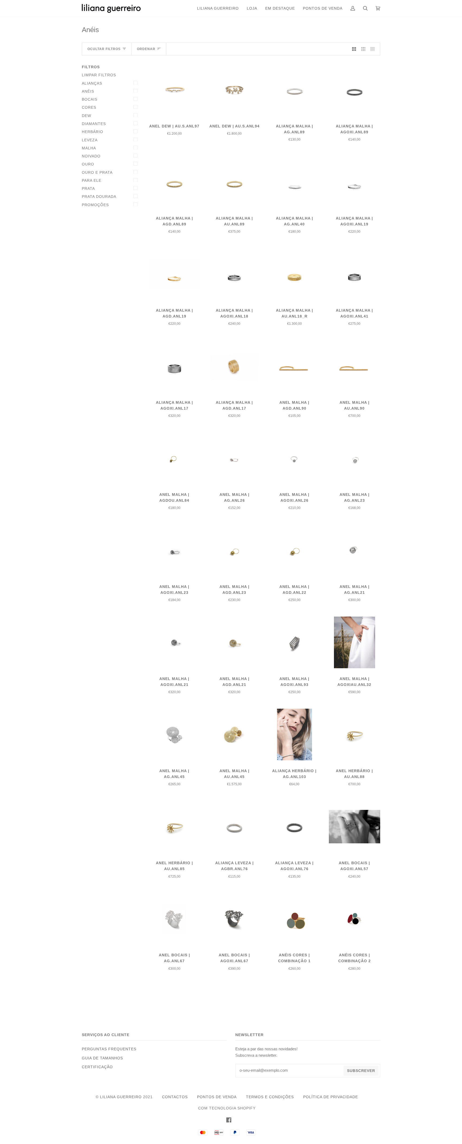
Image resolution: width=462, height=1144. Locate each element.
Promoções (95, 205)
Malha (89, 148)
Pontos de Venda (217, 1097)
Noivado (91, 156)
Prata (88, 188)
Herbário (92, 132)
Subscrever (361, 1071)
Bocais (89, 99)
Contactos (175, 1097)
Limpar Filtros (99, 75)
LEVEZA (90, 140)
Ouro (88, 164)
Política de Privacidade (330, 1097)
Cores (89, 107)
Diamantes (94, 124)
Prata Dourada (99, 196)
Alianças (92, 83)
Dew (86, 116)
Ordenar (146, 49)
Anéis (88, 91)
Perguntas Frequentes (109, 1049)
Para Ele (91, 180)
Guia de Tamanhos (102, 1058)
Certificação (97, 1067)
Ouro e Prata (97, 172)
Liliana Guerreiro (121, 1097)
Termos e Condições (270, 1097)
